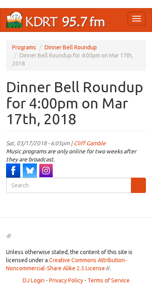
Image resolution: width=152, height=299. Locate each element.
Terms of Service (109, 280)
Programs (24, 47)
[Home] (55, 20)
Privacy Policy (66, 280)
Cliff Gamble (90, 143)
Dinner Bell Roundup (71, 47)
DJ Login (34, 280)
